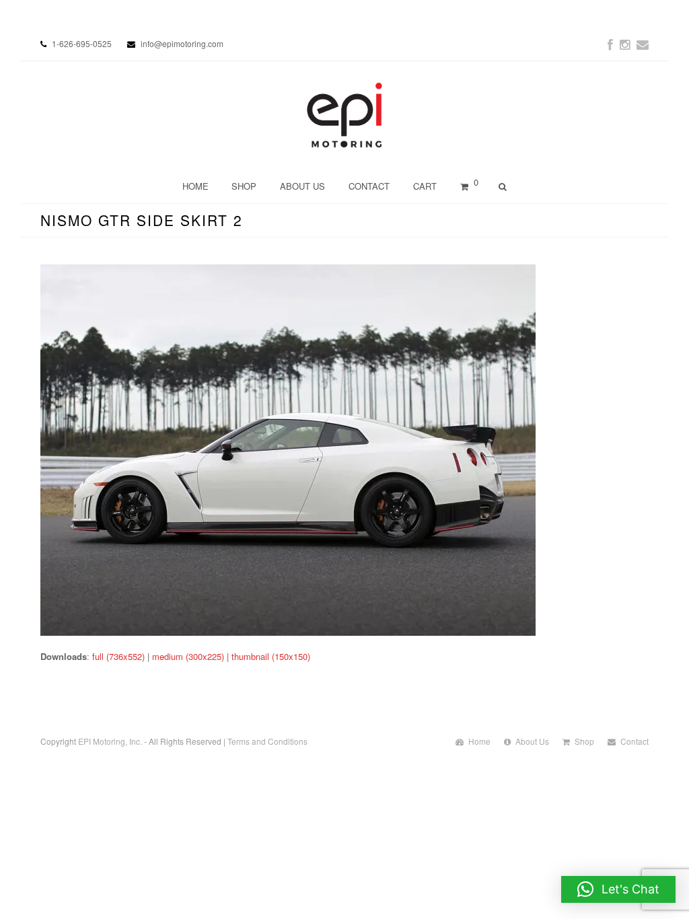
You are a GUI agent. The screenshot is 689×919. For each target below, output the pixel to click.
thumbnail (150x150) (270, 656)
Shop (584, 741)
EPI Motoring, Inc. (110, 741)
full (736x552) (118, 656)
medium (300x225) (188, 656)
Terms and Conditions (267, 741)
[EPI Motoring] (345, 115)
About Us (532, 741)
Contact (634, 741)
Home (479, 741)
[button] (618, 889)
